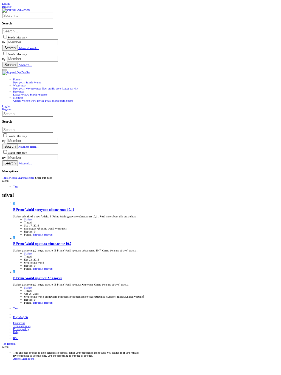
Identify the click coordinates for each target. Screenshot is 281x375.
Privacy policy (21, 329)
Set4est (28, 219)
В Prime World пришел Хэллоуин (37, 278)
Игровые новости (43, 234)
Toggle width (9, 177)
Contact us (19, 322)
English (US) (20, 317)
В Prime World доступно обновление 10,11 (43, 210)
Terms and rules (21, 326)
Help (15, 332)
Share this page (26, 177)
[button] (4, 70)
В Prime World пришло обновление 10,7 (42, 244)
